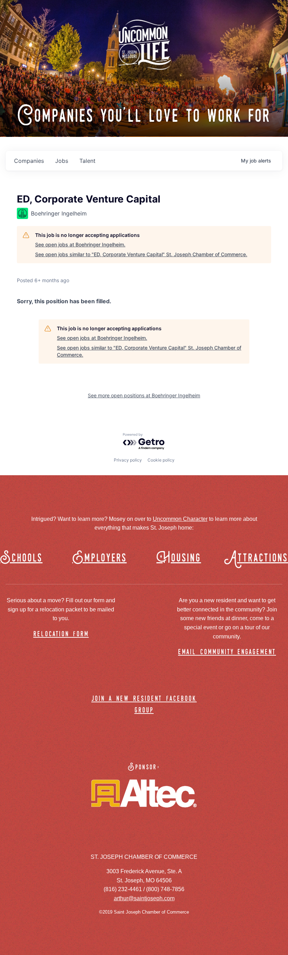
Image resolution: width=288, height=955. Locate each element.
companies (29, 160)
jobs (61, 160)
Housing (178, 558)
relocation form (61, 634)
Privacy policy (128, 460)
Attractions (259, 558)
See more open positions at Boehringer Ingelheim (144, 395)
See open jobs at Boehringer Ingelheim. (80, 244)
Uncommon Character (180, 519)
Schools (21, 558)
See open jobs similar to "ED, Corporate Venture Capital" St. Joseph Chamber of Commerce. (141, 254)
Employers (99, 558)
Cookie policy (161, 460)
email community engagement (227, 652)
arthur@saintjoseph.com (144, 898)
